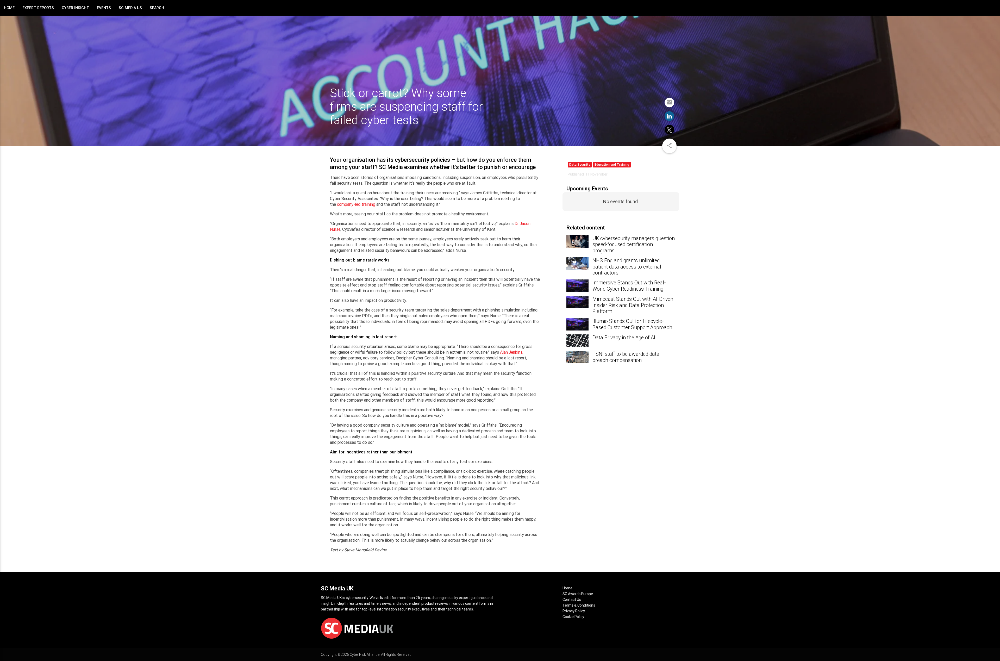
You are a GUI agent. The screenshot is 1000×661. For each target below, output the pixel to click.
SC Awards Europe (577, 593)
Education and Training (612, 164)
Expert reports (38, 7)
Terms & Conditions (578, 605)
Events (104, 7)
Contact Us (571, 599)
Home (9, 7)
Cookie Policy (573, 616)
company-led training (356, 204)
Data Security (579, 164)
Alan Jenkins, (511, 352)
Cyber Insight (75, 7)
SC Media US (130, 7)
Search (157, 7)
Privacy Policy (573, 611)
